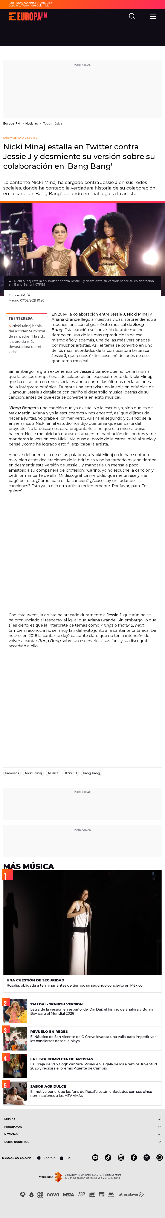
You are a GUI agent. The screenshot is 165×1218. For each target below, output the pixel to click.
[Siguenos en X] (147, 1160)
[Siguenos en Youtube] (95, 1160)
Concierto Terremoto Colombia (29, 5)
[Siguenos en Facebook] (134, 1160)
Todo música (52, 123)
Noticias (32, 123)
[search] (132, 16)
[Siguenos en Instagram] (121, 1160)
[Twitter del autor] (29, 295)
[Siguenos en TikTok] (108, 1160)
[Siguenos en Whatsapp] (159, 1160)
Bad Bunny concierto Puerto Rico (30, 3)
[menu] (153, 16)
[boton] (121, 1119)
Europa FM (12, 123)
